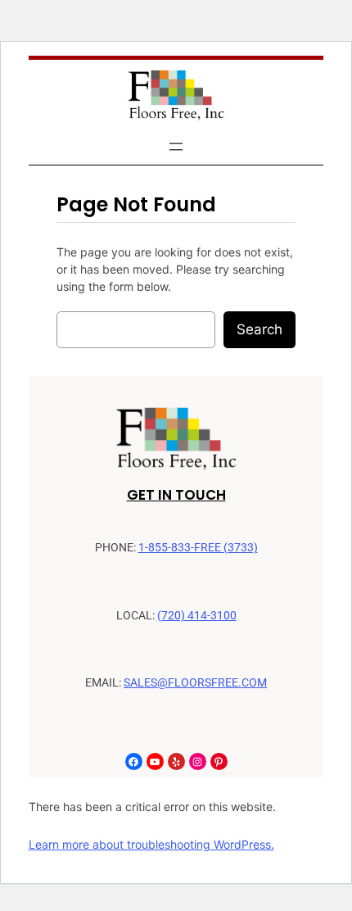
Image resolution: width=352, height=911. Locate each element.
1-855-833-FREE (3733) (198, 548)
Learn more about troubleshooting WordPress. (151, 844)
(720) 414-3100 (197, 616)
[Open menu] (176, 146)
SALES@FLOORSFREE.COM (195, 683)
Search (259, 329)
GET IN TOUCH (176, 495)
